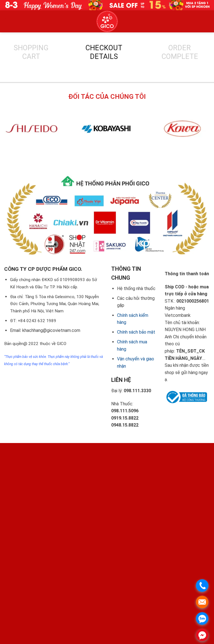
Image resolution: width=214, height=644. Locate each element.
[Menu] (9, 21)
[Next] (112, 155)
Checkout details (103, 52)
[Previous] (97, 155)
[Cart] (144, 21)
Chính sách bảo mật (136, 332)
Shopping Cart (31, 52)
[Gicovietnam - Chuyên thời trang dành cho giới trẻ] (107, 21)
